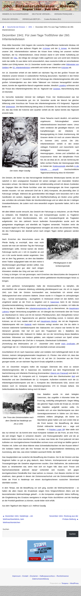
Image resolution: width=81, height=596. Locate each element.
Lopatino (62, 85)
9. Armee (63, 48)
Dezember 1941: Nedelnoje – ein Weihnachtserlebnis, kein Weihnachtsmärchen (18, 519)
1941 (30, 27)
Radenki (28, 324)
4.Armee (46, 48)
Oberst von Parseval (59, 373)
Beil (73, 376)
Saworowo (54, 302)
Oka (15, 58)
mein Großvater (68, 344)
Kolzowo (65, 68)
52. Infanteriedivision (21, 68)
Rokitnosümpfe (59, 166)
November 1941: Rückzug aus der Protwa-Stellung (63, 517)
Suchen (6, 529)
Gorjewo (56, 89)
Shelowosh (10, 107)
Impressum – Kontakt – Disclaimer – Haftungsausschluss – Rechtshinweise (40, 576)
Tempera (65, 583)
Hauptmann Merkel (49, 321)
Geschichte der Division (16, 27)
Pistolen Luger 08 (56, 430)
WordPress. (74, 583)
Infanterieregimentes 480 (40, 308)
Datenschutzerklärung (40, 579)
